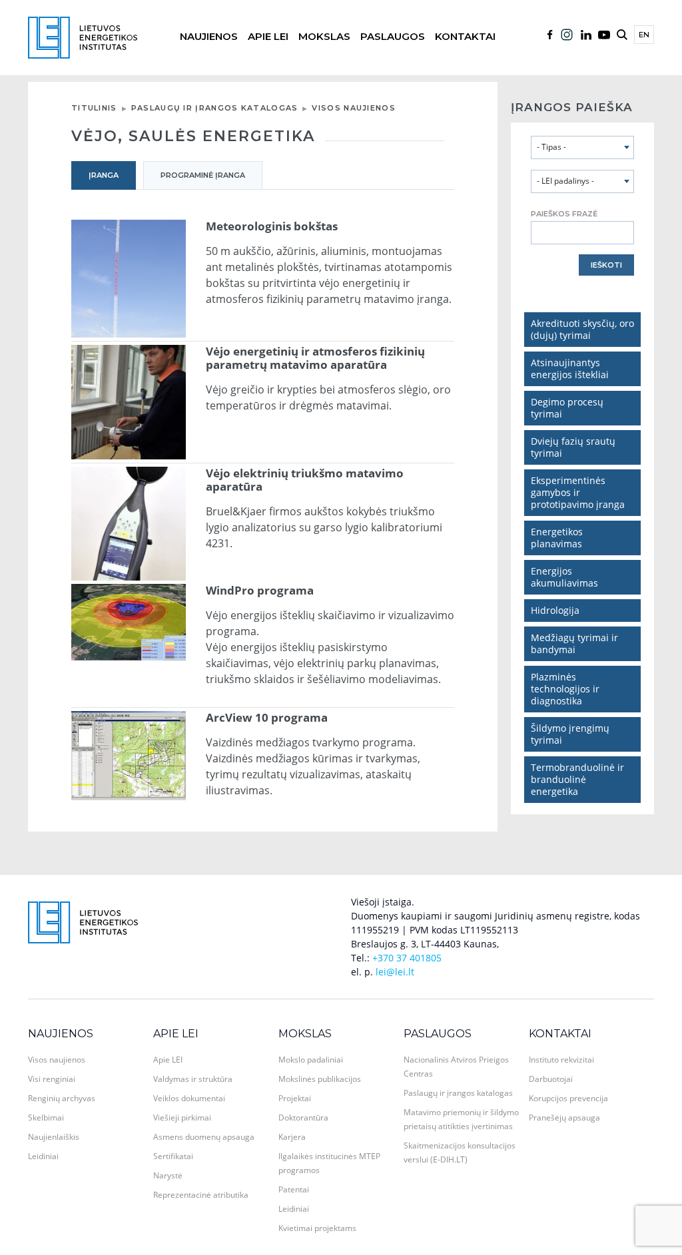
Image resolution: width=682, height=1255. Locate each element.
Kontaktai (465, 36)
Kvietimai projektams (317, 1228)
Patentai (293, 1189)
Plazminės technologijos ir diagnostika (565, 688)
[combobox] (582, 147)
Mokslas (324, 36)
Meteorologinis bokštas (272, 226)
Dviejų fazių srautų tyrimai (573, 447)
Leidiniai (43, 1156)
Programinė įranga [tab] (203, 175)
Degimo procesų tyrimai (567, 407)
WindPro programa (260, 590)
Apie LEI (268, 36)
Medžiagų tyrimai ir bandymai (574, 643)
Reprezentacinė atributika (200, 1194)
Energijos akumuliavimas (564, 577)
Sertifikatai (173, 1156)
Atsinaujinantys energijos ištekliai (570, 368)
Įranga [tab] (104, 175)
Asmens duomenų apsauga (203, 1136)
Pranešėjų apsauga (564, 1117)
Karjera (292, 1136)
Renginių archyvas (61, 1098)
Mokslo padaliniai (310, 1059)
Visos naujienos (354, 108)
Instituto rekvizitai (561, 1059)
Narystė (167, 1175)
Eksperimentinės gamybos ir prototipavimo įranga (578, 492)
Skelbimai (46, 1117)
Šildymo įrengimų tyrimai (570, 734)
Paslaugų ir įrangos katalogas (214, 108)
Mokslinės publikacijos (319, 1079)
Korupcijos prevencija (568, 1098)
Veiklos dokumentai (189, 1098)
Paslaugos (392, 36)
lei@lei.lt (395, 971)
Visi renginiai (51, 1079)
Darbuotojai (551, 1079)
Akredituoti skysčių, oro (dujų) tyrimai (582, 329)
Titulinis (94, 108)
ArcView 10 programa (267, 717)
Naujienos (209, 36)
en (644, 34)
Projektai (294, 1098)
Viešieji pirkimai (182, 1117)
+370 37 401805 (407, 957)
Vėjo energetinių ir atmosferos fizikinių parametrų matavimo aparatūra (315, 358)
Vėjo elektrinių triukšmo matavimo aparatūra (305, 480)
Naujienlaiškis (53, 1136)
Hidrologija (555, 610)
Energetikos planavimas (557, 537)
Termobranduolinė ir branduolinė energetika (577, 779)
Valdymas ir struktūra (192, 1079)
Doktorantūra (303, 1117)
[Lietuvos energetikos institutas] (82, 36)
